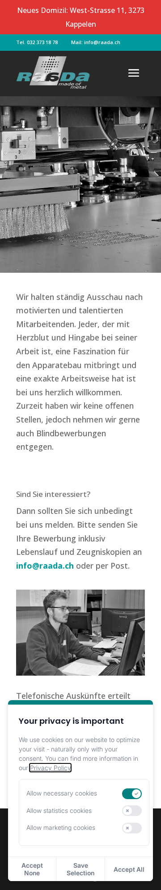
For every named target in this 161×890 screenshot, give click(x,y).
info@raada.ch (45, 565)
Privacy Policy (50, 767)
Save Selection (80, 869)
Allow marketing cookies (60, 827)
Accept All (129, 869)
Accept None (32, 869)
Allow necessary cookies (61, 793)
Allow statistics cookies (59, 810)
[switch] (132, 793)
